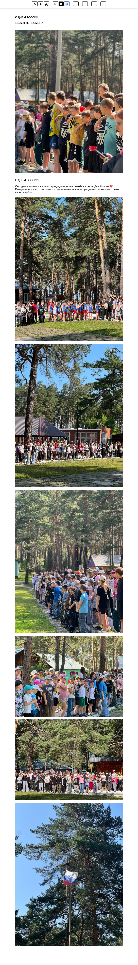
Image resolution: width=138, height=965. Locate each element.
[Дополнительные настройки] (94, 3)
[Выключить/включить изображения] (76, 3)
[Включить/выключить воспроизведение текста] (85, 3)
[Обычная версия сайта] (103, 3)
